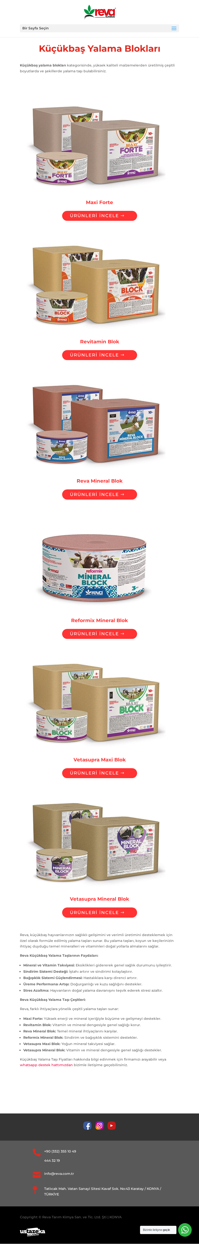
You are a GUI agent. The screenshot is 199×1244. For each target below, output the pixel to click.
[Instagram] (101, 1128)
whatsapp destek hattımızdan (46, 1065)
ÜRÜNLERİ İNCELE (94, 215)
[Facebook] (89, 1128)
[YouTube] (112, 1128)
